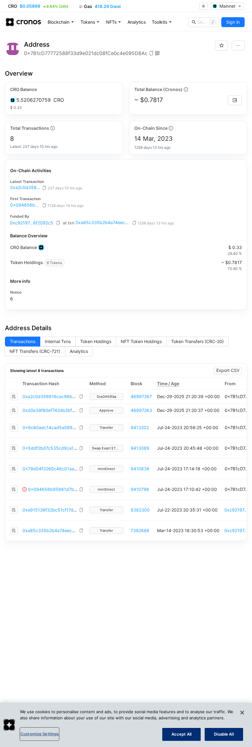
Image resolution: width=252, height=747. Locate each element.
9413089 (140, 448)
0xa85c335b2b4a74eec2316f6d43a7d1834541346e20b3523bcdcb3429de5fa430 (103, 222)
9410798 (140, 489)
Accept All (181, 734)
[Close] (242, 712)
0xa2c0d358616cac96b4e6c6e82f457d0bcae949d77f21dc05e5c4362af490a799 (25, 187)
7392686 (140, 530)
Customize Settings (39, 733)
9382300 (140, 509)
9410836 (140, 468)
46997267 (141, 396)
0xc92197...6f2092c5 (31, 222)
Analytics (137, 22)
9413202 (140, 427)
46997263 (141, 410)
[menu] (137, 22)
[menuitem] (61, 22)
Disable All (224, 734)
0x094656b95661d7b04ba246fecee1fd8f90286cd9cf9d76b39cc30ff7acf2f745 (25, 205)
